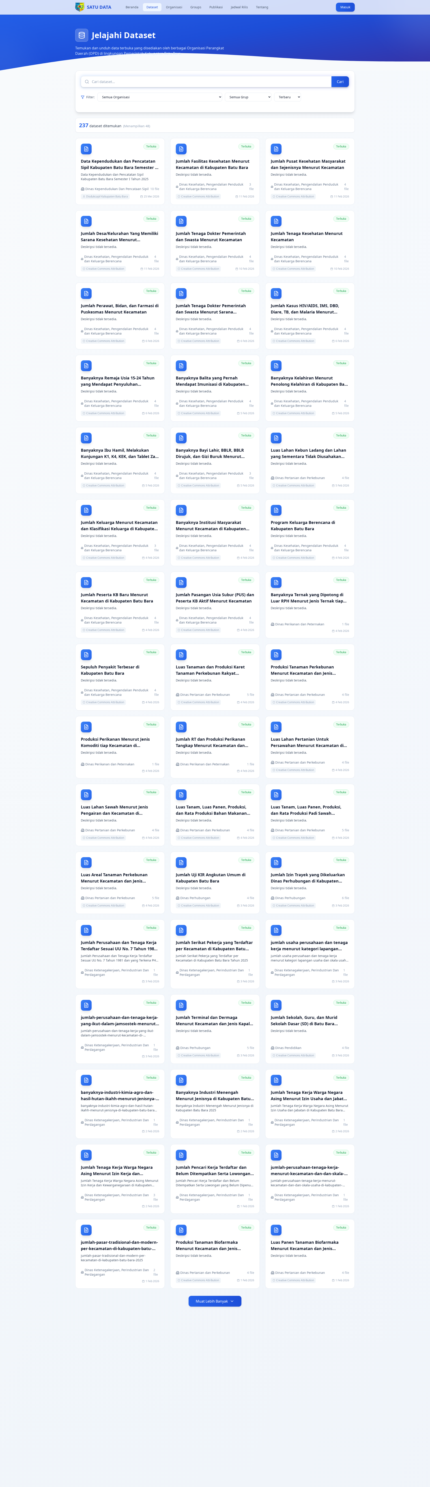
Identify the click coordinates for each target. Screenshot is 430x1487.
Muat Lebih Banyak (212, 1301)
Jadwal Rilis (239, 7)
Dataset (152, 7)
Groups (195, 7)
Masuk (345, 7)
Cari (340, 81)
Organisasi (174, 7)
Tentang (262, 7)
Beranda (132, 7)
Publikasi (216, 7)
